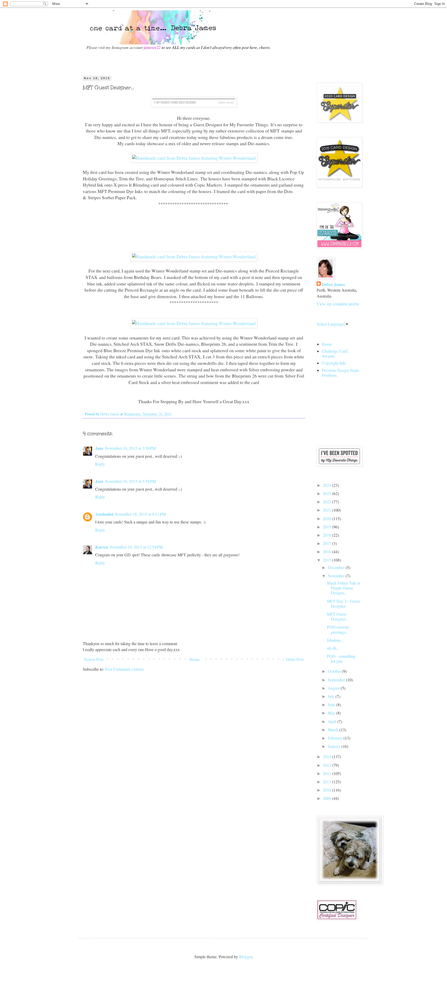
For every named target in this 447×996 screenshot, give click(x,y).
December (337, 567)
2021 (327, 510)
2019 (327, 526)
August (334, 688)
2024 (327, 485)
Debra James (333, 284)
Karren (101, 547)
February (336, 738)
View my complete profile (338, 303)
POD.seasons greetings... (338, 629)
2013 (327, 765)
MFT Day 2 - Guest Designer (343, 603)
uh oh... (333, 648)
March (333, 729)
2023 (327, 493)
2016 (327, 551)
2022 (327, 501)
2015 (327, 560)
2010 (327, 790)
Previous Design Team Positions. (340, 372)
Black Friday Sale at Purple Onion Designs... (343, 587)
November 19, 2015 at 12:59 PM (136, 547)
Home (195, 659)
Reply (100, 464)
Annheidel (104, 514)
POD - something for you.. (341, 658)
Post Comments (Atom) (124, 669)
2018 (327, 535)
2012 (327, 773)
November (337, 575)
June (332, 704)
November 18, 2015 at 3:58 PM (130, 448)
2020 (327, 518)
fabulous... (335, 640)
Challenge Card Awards (334, 353)
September (337, 679)
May (332, 712)
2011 (327, 781)
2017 (327, 543)
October (335, 671)
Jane (99, 448)
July (332, 696)
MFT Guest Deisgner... (337, 616)
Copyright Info (334, 363)
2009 (327, 798)
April (332, 721)
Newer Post (93, 659)
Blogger (245, 956)
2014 (327, 756)
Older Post (294, 659)
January (334, 746)
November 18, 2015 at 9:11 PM (140, 514)
